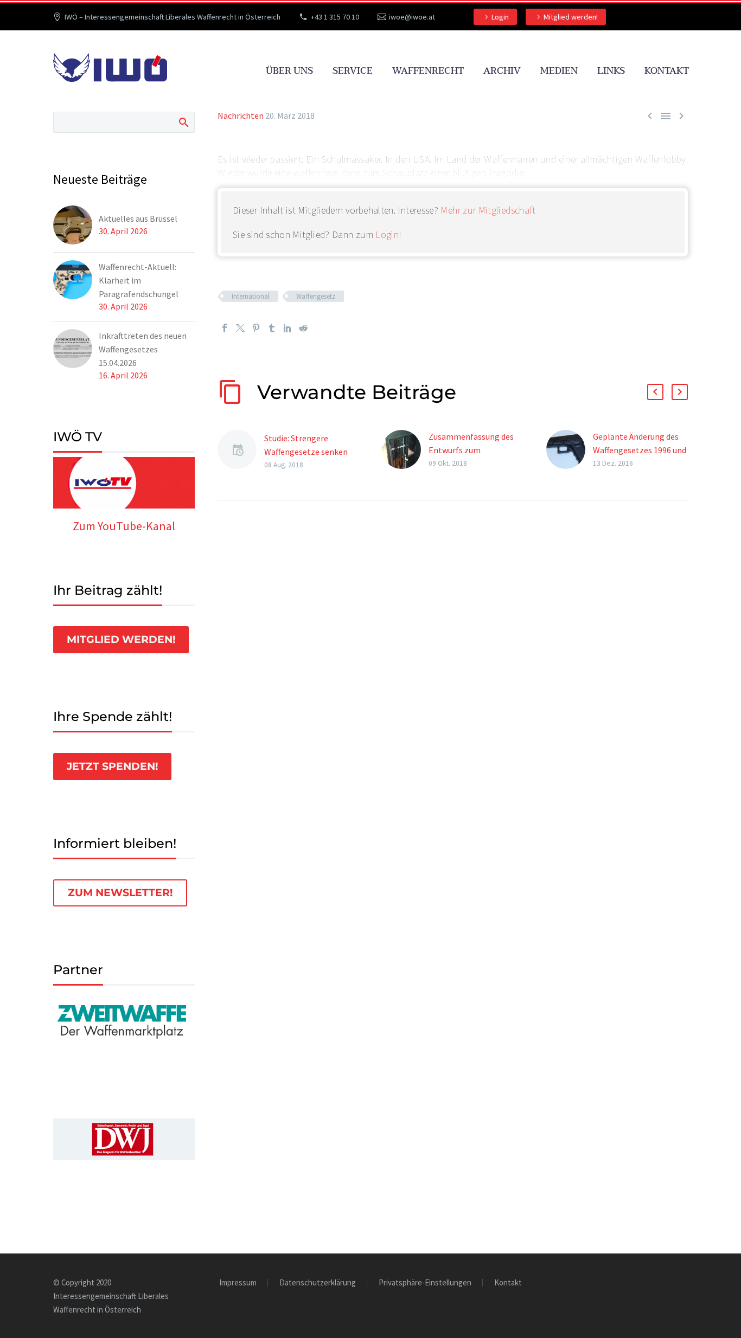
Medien (559, 70)
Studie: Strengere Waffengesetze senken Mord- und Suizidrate (306, 452)
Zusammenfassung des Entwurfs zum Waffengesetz (471, 450)
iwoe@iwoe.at (412, 17)
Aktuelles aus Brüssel (138, 218)
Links (611, 70)
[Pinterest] (256, 328)
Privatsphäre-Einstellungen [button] (425, 1283)
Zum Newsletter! (120, 892)
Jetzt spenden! (112, 766)
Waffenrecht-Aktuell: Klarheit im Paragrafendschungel (138, 280)
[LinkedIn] (287, 328)
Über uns (289, 70)
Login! (388, 234)
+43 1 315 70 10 (335, 17)
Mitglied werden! (571, 17)
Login (500, 17)
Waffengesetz (315, 296)
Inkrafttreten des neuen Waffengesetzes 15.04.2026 (143, 349)
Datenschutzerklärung (317, 1283)
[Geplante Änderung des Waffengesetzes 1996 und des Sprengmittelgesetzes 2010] (569, 449)
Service (353, 70)
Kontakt (666, 70)
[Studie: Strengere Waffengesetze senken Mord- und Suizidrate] (241, 451)
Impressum (238, 1283)
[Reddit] (303, 328)
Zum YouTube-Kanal (124, 525)
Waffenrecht (428, 70)
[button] (655, 392)
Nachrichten (241, 115)
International (251, 296)
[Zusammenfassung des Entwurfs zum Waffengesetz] (405, 449)
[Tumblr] (271, 328)
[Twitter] (240, 328)
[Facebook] (224, 328)
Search (183, 122)
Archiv (502, 70)
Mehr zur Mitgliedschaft (487, 210)
